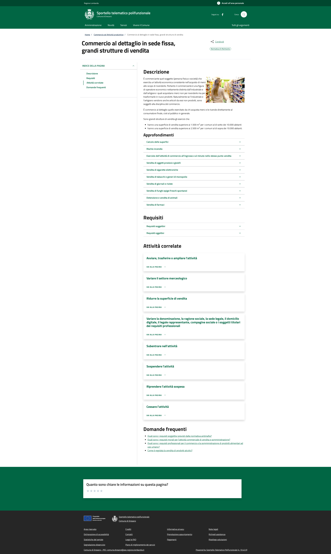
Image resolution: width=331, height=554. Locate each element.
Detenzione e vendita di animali (161, 197)
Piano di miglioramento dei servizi (140, 544)
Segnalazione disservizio (94, 544)
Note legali (213, 529)
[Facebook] (221, 14)
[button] (230, 3)
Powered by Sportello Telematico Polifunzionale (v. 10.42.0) (221, 549)
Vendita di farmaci (155, 204)
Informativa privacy (175, 529)
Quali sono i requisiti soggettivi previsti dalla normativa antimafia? (180, 436)
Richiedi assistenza (217, 534)
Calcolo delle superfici (157, 142)
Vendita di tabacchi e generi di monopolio (166, 177)
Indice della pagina (93, 65)
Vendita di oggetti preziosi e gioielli (163, 163)
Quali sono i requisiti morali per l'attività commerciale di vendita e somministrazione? (189, 439)
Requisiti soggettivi (155, 226)
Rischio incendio (154, 149)
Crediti (128, 529)
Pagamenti (171, 539)
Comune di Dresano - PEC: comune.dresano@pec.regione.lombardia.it (114, 549)
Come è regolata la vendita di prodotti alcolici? (170, 450)
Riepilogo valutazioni (218, 539)
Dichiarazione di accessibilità (96, 534)
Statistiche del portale (93, 539)
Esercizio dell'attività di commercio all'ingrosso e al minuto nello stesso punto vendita (188, 156)
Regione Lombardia (91, 3)
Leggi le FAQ (130, 539)
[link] (156, 266)
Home (87, 34)
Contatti (129, 534)
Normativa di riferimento (220, 48)
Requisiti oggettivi (155, 233)
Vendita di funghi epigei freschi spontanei (166, 191)
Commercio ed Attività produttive (108, 34)
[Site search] (244, 14)
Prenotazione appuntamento (179, 534)
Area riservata (90, 529)
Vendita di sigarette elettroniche (162, 170)
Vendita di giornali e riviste (159, 184)
